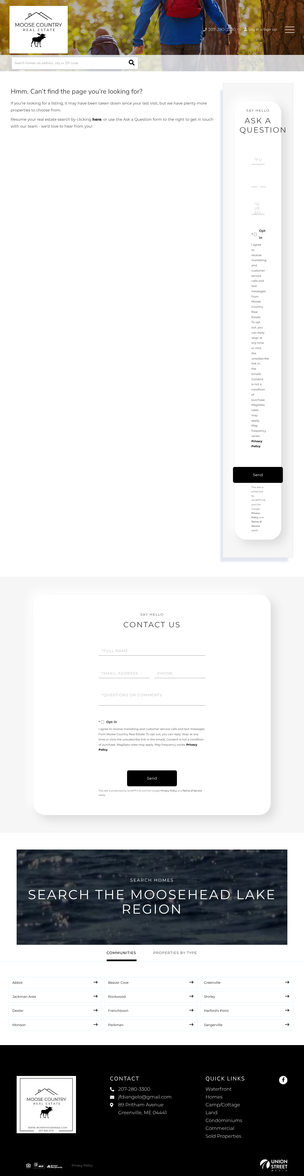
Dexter (18, 1010)
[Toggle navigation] (289, 30)
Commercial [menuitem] (219, 1128)
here (96, 119)
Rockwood (117, 996)
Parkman (116, 1025)
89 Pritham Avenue (142, 1109)
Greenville (212, 982)
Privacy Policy (169, 790)
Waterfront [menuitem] (218, 1089)
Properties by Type (175, 952)
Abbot (17, 982)
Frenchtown (118, 1010)
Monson (19, 1025)
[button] (131, 63)
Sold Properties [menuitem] (223, 1136)
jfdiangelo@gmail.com (145, 1097)
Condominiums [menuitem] (223, 1120)
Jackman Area (24, 996)
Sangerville (213, 1025)
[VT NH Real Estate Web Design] (273, 1165)
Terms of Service (192, 790)
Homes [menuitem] (213, 1097)
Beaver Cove (118, 982)
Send (258, 475)
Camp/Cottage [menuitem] (222, 1105)
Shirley (209, 996)
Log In (253, 29)
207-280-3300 (221, 29)
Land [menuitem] (211, 1113)
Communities (121, 952)
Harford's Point (216, 1010)
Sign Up (270, 29)
